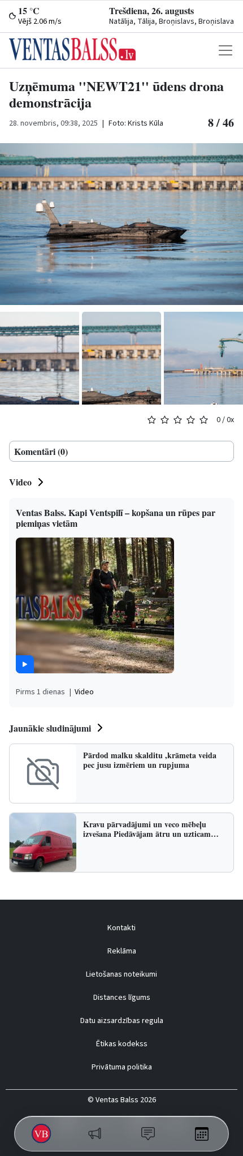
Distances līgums (121, 997)
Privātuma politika (122, 1067)
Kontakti (121, 928)
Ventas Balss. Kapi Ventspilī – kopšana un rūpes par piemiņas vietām (115, 518)
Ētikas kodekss (121, 1044)
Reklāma (121, 951)
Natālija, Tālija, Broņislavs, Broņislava (171, 21)
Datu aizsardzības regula (121, 1020)
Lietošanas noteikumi (121, 974)
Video (20, 481)
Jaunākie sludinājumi (50, 727)
